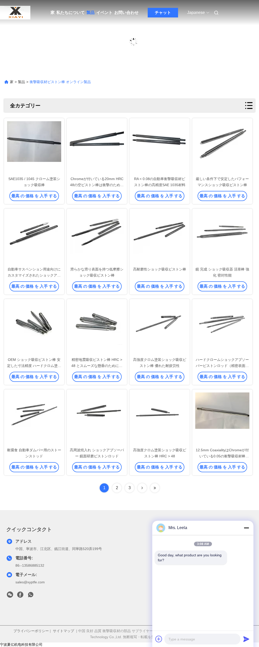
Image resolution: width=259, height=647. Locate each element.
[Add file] (158, 638)
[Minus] (246, 528)
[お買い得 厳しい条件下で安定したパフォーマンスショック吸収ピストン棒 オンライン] (222, 147)
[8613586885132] (30, 596)
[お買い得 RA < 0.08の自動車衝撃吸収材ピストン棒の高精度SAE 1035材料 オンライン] (160, 147)
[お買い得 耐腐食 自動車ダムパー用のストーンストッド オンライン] (34, 418)
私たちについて (70, 12)
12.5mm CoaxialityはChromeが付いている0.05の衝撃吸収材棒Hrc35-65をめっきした (222, 456)
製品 (91, 12)
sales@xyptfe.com (30, 582)
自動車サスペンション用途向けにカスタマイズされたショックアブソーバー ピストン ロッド (34, 275)
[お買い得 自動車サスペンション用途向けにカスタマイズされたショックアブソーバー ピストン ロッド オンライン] (34, 238)
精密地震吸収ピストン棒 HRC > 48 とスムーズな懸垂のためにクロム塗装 (96, 366)
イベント (104, 12)
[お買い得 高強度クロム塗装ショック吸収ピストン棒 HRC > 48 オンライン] (160, 418)
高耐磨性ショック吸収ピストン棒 (159, 269)
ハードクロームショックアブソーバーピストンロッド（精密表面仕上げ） (222, 366)
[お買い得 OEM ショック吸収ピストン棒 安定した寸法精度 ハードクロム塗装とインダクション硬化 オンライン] (34, 328)
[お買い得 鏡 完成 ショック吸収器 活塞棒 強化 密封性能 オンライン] (222, 238)
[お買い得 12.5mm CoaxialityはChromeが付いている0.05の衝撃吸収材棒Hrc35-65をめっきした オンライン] (222, 418)
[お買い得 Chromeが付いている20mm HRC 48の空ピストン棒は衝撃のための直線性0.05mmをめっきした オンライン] (97, 147)
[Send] (246, 638)
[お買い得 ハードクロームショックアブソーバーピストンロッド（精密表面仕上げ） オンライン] (222, 328)
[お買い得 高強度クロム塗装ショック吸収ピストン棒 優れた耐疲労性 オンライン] (160, 328)
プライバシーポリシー (31, 631)
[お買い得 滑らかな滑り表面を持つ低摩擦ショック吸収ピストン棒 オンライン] (97, 238)
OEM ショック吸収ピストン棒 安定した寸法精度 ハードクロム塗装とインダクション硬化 (34, 366)
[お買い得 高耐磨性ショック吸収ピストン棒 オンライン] (160, 238)
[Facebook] (20, 596)
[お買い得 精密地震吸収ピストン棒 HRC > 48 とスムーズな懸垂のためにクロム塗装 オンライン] (97, 328)
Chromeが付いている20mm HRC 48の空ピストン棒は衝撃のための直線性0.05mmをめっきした (97, 185)
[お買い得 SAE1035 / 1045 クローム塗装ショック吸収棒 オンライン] (34, 147)
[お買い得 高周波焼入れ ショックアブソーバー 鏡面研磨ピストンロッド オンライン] (97, 418)
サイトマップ (63, 631)
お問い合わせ (126, 12)
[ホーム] (15, 12)
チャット (163, 12)
